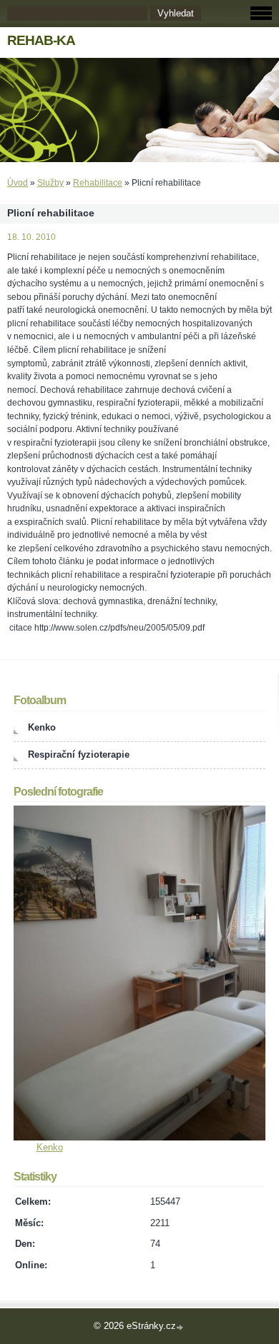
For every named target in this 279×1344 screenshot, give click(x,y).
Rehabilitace (97, 183)
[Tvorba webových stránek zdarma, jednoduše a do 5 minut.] (181, 1327)
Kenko (42, 727)
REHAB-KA (41, 40)
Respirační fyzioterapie (78, 754)
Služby (50, 183)
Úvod (17, 183)
